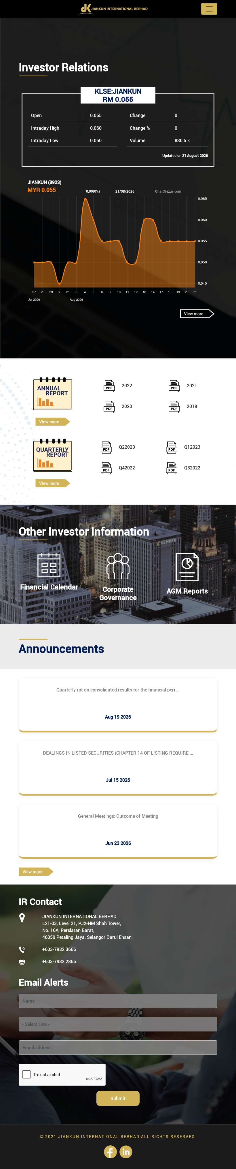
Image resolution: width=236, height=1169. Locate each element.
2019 (191, 406)
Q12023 (191, 447)
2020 (126, 406)
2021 (191, 385)
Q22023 (126, 447)
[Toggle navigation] (209, 9)
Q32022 (191, 468)
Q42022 (126, 468)
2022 (126, 385)
